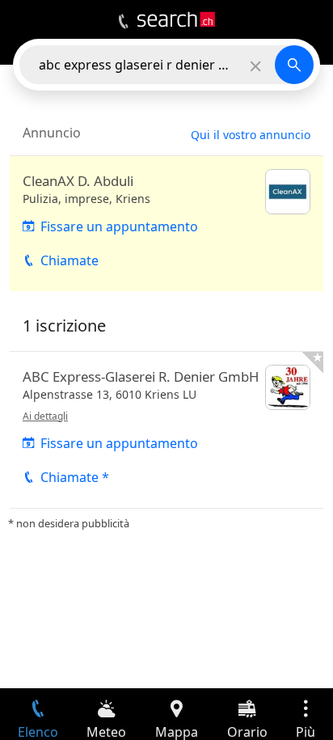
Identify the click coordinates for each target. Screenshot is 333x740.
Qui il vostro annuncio (250, 134)
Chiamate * (74, 477)
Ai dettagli (45, 416)
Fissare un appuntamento (119, 226)
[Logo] (176, 19)
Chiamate (69, 260)
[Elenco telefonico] (123, 22)
